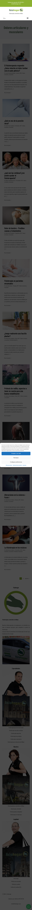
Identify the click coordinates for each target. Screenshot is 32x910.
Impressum (24, 465)
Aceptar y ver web (16, 453)
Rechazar (16, 457)
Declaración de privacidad (17, 465)
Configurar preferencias (16, 462)
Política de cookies (9, 465)
